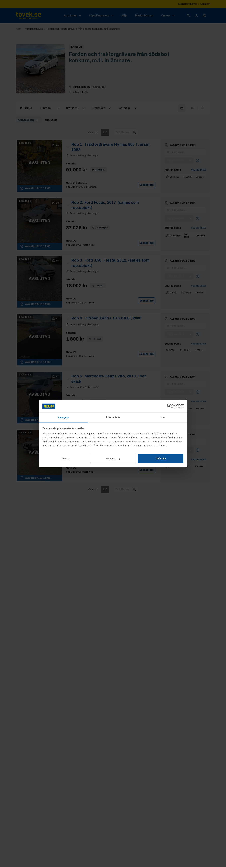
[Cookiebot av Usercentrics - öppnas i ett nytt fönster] (169, 406)
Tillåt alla (160, 458)
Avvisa (65, 458)
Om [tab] (162, 416)
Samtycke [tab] (63, 417)
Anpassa (111, 458)
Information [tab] (113, 416)
